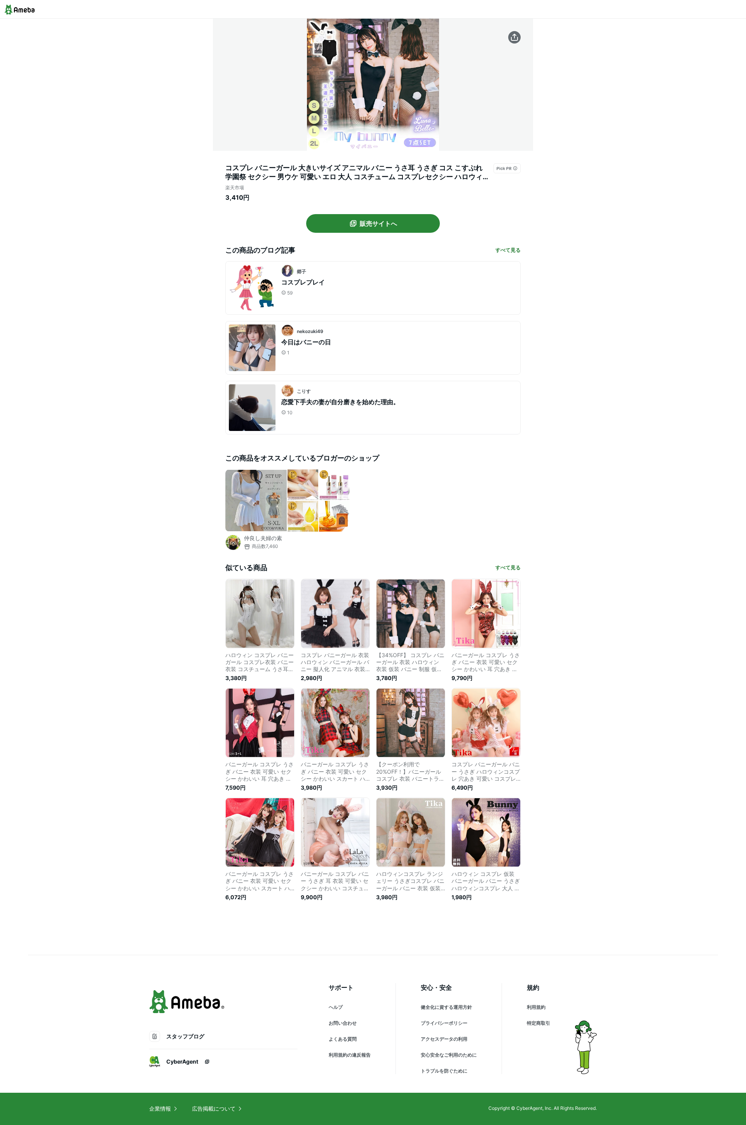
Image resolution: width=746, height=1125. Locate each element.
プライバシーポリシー (444, 1023)
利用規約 (536, 1007)
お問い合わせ (343, 1023)
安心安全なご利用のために (449, 1055)
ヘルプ (336, 1007)
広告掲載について (213, 1108)
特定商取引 (538, 1023)
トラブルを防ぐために (444, 1071)
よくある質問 (343, 1039)
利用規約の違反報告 (350, 1055)
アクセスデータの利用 (444, 1039)
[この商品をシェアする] (514, 37)
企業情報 (160, 1108)
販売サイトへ (378, 223)
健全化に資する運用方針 (446, 1007)
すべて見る (508, 250)
